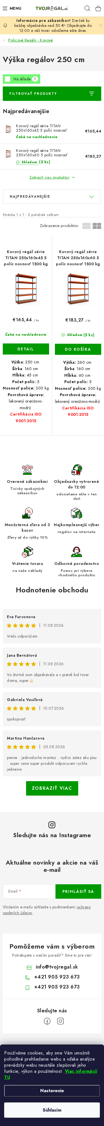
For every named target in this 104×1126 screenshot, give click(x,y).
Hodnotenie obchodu (52, 590)
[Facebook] (47, 1021)
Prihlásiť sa (78, 891)
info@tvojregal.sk (57, 966)
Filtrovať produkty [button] (33, 93)
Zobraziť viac (52, 788)
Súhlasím (52, 1110)
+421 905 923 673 (57, 976)
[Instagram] (60, 1021)
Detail (25, 349)
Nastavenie (52, 1090)
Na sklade (25, 79)
